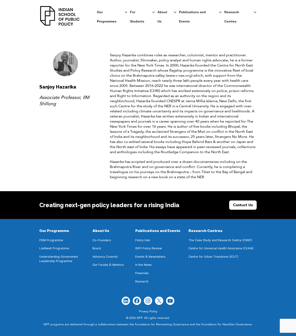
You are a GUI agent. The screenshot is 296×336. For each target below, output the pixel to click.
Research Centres (231, 13)
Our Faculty (100, 264)
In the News (143, 264)
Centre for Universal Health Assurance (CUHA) (220, 248)
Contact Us (243, 205)
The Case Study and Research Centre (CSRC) (220, 240)
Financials (142, 273)
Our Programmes (107, 13)
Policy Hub (142, 240)
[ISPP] (60, 16)
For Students (137, 13)
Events (140, 256)
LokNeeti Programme (54, 248)
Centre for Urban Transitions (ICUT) (213, 256)
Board (96, 248)
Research (141, 281)
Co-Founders (101, 240)
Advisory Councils (105, 256)
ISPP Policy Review (149, 248)
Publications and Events (192, 13)
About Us (162, 13)
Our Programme (54, 230)
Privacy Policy (148, 311)
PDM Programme (51, 240)
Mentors (118, 264)
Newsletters (157, 256)
